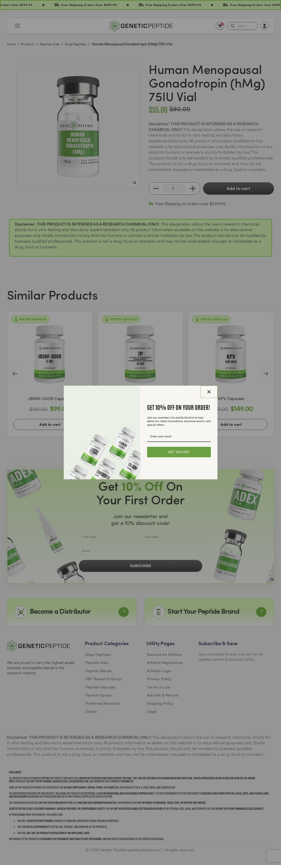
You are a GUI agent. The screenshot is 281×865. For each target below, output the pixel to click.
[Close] (209, 392)
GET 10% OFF (179, 452)
